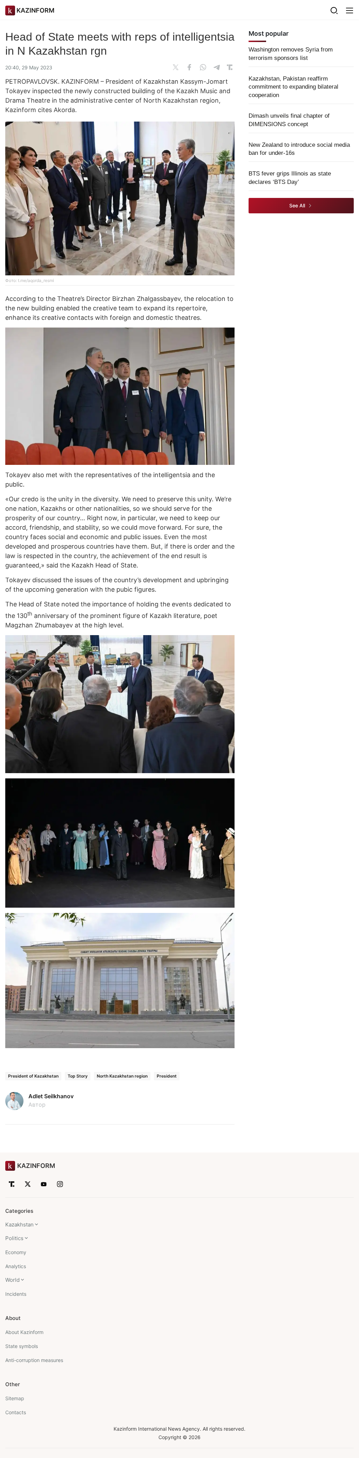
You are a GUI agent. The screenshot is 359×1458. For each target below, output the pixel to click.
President (167, 1076)
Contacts (15, 1412)
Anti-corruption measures (34, 1360)
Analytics (15, 1266)
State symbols (21, 1346)
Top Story (78, 1076)
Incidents (15, 1294)
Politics (14, 1238)
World (12, 1280)
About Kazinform (24, 1332)
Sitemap (14, 1398)
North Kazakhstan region (122, 1076)
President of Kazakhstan (33, 1076)
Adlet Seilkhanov (51, 1096)
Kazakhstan (19, 1224)
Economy (15, 1252)
